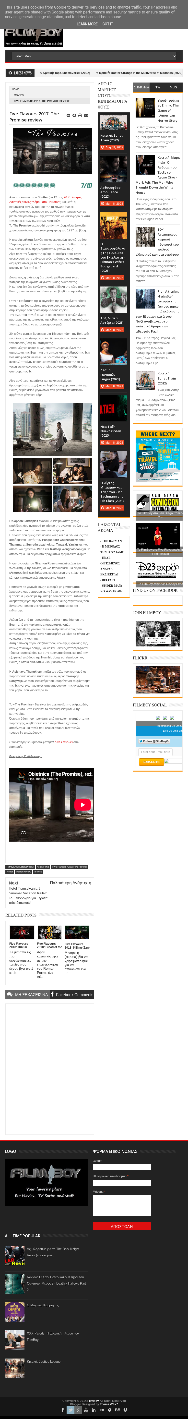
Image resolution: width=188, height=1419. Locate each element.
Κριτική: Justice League (43, 1361)
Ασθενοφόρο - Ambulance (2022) (111, 192)
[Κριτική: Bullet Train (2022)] (113, 120)
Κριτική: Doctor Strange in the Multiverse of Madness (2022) (113, 73)
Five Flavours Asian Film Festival (69, 867)
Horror (10, 871)
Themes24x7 (109, 1404)
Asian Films (43, 867)
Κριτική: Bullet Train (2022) (167, 378)
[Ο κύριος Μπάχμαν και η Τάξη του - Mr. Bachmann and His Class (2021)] (113, 456)
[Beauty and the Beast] (158, 692)
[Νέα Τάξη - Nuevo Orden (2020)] (113, 400)
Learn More (87, 24)
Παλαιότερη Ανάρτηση (70, 883)
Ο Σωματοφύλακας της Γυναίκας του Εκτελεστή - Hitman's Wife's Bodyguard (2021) (112, 257)
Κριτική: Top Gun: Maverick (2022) (38, 73)
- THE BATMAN (111, 541)
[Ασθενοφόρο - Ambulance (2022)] (113, 161)
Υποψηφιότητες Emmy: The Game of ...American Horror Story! (168, 110)
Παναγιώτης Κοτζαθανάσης (20, 867)
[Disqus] (49, 1068)
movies (19, 95)
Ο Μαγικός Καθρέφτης (43, 1305)
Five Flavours (64, 742)
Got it (108, 24)
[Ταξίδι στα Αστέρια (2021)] (113, 291)
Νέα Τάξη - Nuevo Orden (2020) (110, 431)
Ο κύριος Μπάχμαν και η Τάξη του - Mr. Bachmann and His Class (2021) (112, 492)
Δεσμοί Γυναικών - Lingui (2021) (110, 374)
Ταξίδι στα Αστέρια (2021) (111, 320)
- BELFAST (107, 580)
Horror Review (23, 871)
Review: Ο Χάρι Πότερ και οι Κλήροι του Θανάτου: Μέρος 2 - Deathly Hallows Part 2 (56, 1283)
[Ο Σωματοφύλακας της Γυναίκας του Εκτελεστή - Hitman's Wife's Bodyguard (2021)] (113, 217)
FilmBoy (93, 1401)
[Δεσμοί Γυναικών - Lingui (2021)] (113, 343)
